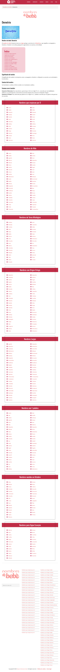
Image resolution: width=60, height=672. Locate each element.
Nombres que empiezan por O (28, 605)
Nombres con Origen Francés (47, 607)
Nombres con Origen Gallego (47, 612)
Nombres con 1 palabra (9, 66)
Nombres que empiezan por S (28, 615)
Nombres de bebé (10, 2)
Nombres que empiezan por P (28, 607)
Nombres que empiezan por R (28, 612)
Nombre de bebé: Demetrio (10, 53)
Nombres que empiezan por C (28, 575)
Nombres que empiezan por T (28, 617)
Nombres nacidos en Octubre (11, 67)
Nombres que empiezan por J (28, 592)
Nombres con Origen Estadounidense (49, 605)
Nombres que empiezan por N (28, 602)
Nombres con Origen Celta (46, 577)
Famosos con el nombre (10, 57)
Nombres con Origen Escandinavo (48, 585)
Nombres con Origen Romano (47, 655)
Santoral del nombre (9, 56)
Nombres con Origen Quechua (47, 652)
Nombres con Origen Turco (47, 662)
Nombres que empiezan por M (28, 600)
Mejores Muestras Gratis (22, 668)
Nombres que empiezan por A (28, 570)
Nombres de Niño (8, 60)
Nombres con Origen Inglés (46, 632)
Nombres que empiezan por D (11, 59)
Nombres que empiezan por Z (28, 632)
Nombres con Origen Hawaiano (47, 622)
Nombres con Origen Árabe (46, 570)
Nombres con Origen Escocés (47, 587)
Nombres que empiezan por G (28, 585)
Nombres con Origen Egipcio (47, 580)
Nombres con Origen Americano (48, 597)
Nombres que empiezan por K (28, 595)
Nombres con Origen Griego (11, 63)
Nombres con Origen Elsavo (47, 582)
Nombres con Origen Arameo (47, 572)
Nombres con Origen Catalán (47, 575)
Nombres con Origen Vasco (46, 665)
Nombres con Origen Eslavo (47, 590)
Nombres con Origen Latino (47, 645)
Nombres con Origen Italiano (47, 640)
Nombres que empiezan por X (28, 627)
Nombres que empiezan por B (28, 572)
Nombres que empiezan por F (28, 582)
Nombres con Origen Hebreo (47, 625)
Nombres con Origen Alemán (47, 595)
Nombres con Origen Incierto (47, 627)
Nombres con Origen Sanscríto (47, 660)
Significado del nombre (9, 55)
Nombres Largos (8, 65)
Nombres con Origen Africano (47, 592)
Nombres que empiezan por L (28, 597)
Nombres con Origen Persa (46, 650)
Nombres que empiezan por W (28, 625)
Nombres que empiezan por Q (28, 610)
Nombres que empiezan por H (28, 587)
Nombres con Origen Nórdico (47, 647)
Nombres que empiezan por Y (28, 630)
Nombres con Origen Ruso (46, 657)
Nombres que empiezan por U (28, 620)
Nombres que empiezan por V (28, 622)
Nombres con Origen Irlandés (47, 635)
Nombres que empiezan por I (28, 590)
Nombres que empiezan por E (28, 580)
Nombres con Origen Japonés (47, 642)
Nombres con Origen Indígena (47, 630)
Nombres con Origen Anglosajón (48, 600)
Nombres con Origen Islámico (47, 637)
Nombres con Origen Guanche (47, 620)
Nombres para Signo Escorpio (11, 69)
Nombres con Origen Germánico (48, 615)
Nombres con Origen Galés (46, 610)
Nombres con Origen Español (47, 602)
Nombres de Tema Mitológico (11, 62)
